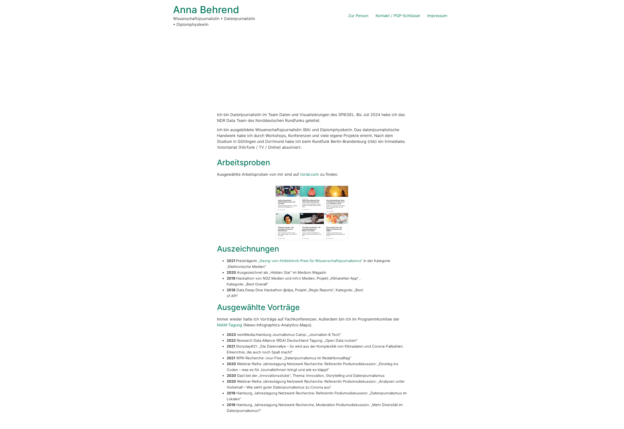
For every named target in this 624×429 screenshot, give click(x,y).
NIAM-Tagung (229, 324)
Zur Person (358, 15)
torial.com (309, 174)
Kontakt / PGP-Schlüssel (398, 15)
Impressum (437, 15)
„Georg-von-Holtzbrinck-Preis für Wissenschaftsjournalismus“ (310, 261)
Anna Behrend (206, 10)
